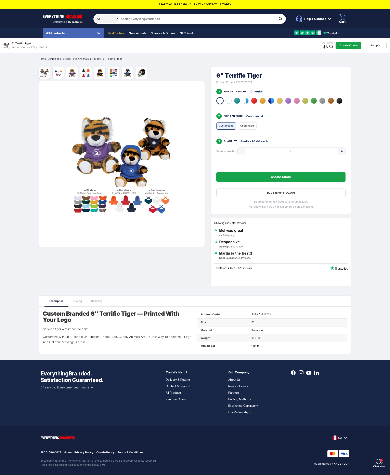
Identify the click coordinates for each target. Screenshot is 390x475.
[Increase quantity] (341, 151)
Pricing (77, 301)
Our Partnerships (239, 412)
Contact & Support (178, 386)
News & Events (238, 386)
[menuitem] (74, 33)
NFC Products (189, 33)
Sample (375, 45)
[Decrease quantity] (241, 151)
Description (56, 301)
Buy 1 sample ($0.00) (281, 192)
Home (42, 58)
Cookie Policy (105, 452)
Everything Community (243, 405)
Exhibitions (54, 58)
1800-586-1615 (51, 452)
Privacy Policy (83, 452)
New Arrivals (137, 33)
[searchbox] (198, 19)
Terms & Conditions (130, 452)
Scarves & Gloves (163, 33)
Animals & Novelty (90, 58)
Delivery (96, 301)
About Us (234, 379)
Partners (233, 392)
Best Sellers (116, 33)
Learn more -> (83, 387)
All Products (55, 33)
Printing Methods (239, 399)
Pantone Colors (176, 399)
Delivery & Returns (178, 379)
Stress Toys (70, 58)
